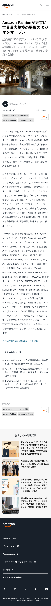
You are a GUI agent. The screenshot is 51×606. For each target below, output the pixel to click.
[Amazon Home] (8, 6)
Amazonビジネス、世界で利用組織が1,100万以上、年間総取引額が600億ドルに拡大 (26, 362)
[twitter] (25, 589)
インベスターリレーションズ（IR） (18, 562)
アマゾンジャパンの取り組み (25, 14)
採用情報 (6, 569)
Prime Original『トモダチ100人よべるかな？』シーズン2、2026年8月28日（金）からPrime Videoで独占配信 (26, 384)
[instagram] (15, 589)
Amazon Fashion (9, 120)
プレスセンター (9, 546)
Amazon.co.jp (9, 554)
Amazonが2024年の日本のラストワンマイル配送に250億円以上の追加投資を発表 (35, 464)
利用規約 (14, 598)
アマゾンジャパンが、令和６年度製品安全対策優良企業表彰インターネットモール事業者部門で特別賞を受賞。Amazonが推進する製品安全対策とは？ (34, 448)
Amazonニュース (7, 14)
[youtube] (46, 589)
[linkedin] (36, 589)
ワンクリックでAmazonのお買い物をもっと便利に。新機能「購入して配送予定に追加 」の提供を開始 (27, 372)
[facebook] (4, 589)
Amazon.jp (6, 598)
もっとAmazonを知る (12, 577)
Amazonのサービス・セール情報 (15, 116)
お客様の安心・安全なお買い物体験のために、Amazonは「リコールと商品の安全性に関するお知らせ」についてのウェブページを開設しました (34, 485)
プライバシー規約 (24, 598)
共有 (46, 116)
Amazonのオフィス (26, 120)
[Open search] (41, 4)
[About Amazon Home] (9, 525)
